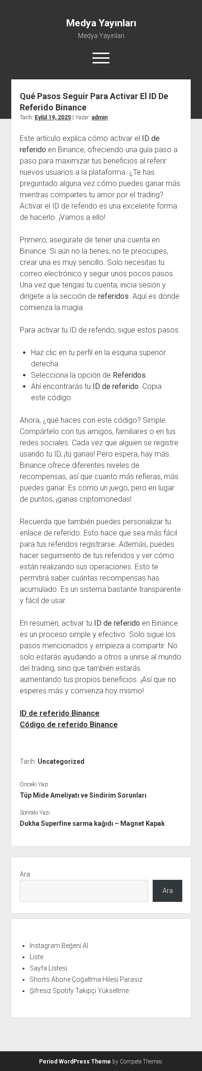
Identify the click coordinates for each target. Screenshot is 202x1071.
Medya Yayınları (101, 23)
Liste (36, 957)
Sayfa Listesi (48, 968)
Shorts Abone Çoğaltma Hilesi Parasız (86, 979)
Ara (25, 874)
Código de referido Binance (69, 724)
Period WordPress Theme (75, 1061)
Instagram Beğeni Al (59, 945)
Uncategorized (61, 761)
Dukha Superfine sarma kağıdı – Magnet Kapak (92, 823)
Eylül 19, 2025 (53, 117)
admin (100, 117)
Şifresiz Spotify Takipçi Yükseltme (79, 990)
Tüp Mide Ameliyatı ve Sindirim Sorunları (83, 795)
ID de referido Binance (60, 713)
